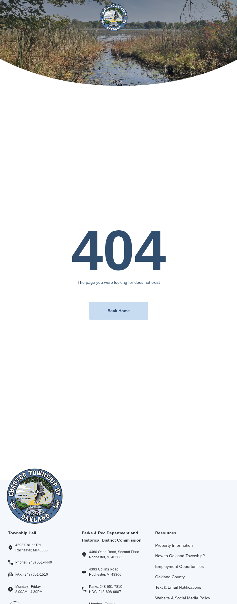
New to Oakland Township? (180, 555)
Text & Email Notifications (178, 587)
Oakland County (170, 577)
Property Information (174, 545)
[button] (13, 17)
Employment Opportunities (179, 566)
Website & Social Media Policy (182, 598)
